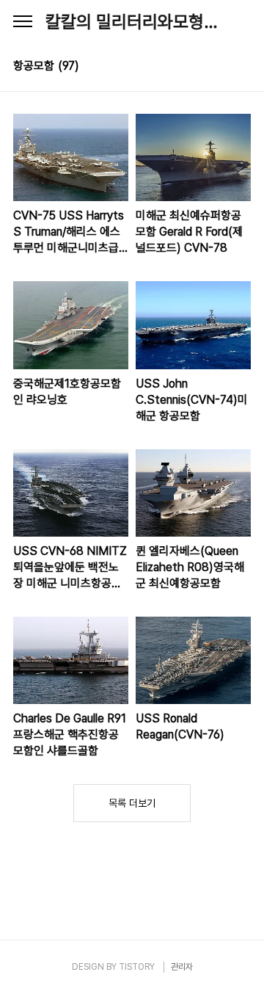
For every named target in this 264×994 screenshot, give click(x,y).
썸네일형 (221, 67)
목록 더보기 (132, 803)
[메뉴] (22, 22)
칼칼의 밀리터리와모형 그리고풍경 (132, 21)
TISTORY (137, 967)
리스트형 (242, 67)
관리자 (182, 967)
